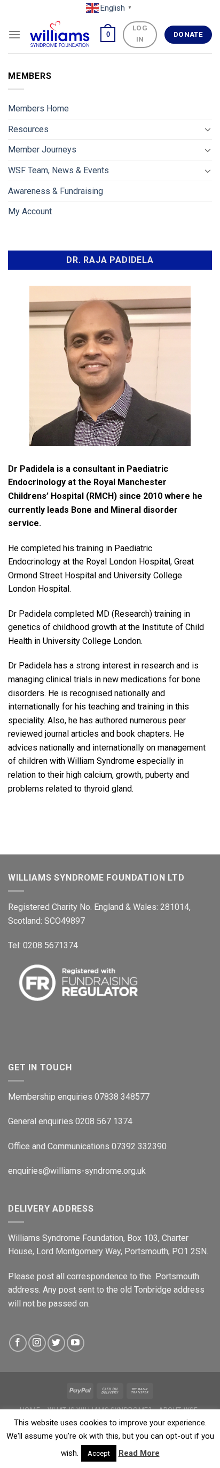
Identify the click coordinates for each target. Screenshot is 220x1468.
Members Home (38, 108)
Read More (139, 1453)
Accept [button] (99, 1453)
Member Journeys (42, 149)
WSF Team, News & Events (58, 170)
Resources (28, 129)
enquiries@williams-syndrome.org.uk (77, 1171)
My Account (30, 211)
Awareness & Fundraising (55, 191)
